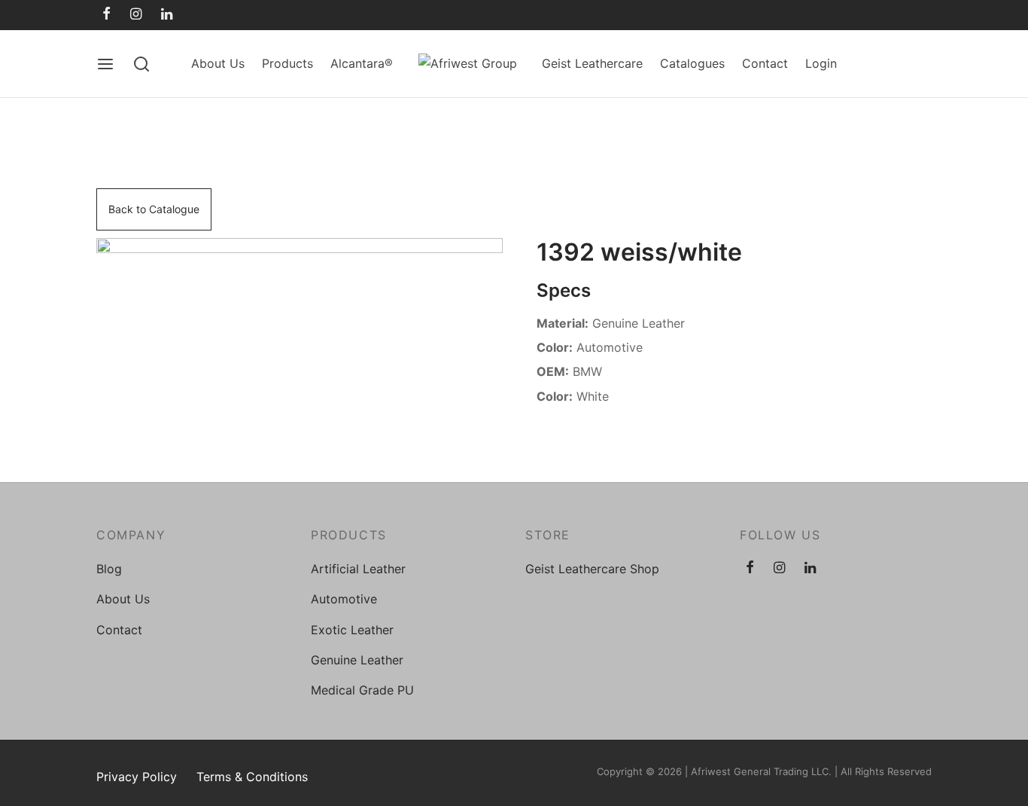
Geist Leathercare (592, 63)
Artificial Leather (358, 568)
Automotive (344, 598)
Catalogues (692, 63)
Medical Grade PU (362, 690)
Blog (109, 568)
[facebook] (106, 15)
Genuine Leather (357, 659)
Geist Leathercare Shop (592, 568)
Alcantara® (361, 63)
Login (821, 63)
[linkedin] (166, 15)
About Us (218, 63)
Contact (765, 63)
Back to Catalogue (153, 209)
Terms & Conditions (252, 776)
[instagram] (136, 15)
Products (287, 63)
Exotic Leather (352, 629)
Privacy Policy (136, 776)
